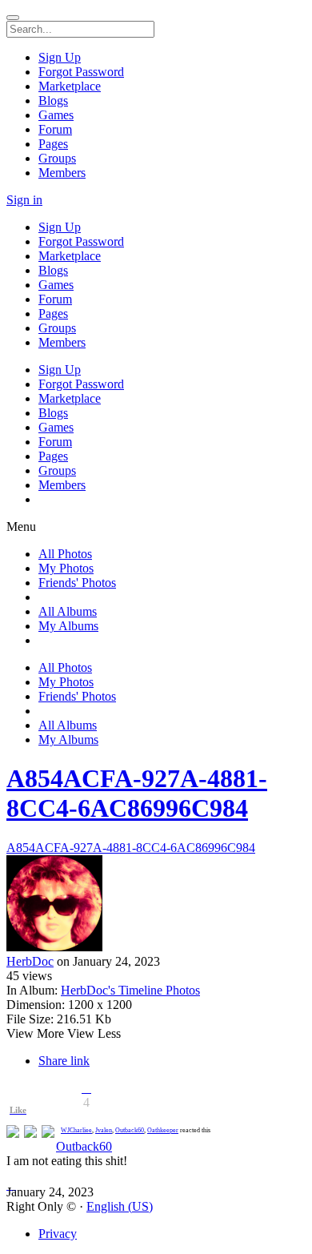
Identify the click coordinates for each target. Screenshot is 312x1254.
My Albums (68, 626)
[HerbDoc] (156, 905)
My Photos (66, 568)
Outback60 (129, 1130)
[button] (86, 1088)
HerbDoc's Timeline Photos (130, 990)
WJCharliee (76, 1130)
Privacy (57, 1233)
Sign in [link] (24, 200)
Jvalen (103, 1130)
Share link (64, 1060)
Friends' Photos (77, 582)
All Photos (65, 554)
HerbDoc (30, 961)
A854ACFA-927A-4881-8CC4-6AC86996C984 (136, 793)
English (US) (119, 1206)
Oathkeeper (162, 1130)
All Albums (67, 611)
